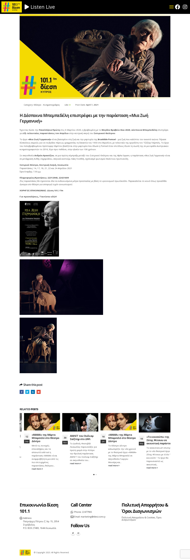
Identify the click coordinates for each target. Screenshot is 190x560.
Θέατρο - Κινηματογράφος (47, 104)
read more (32, 469)
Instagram (78, 533)
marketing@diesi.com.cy (93, 516)
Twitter (27, 392)
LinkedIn (33, 392)
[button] (94, 474)
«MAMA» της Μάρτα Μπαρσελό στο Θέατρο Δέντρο (41, 438)
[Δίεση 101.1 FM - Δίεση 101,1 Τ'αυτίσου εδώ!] (25, 552)
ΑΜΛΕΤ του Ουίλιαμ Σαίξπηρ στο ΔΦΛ (77, 437)
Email (39, 392)
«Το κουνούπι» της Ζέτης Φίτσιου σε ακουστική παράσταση (155, 440)
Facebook (22, 392)
